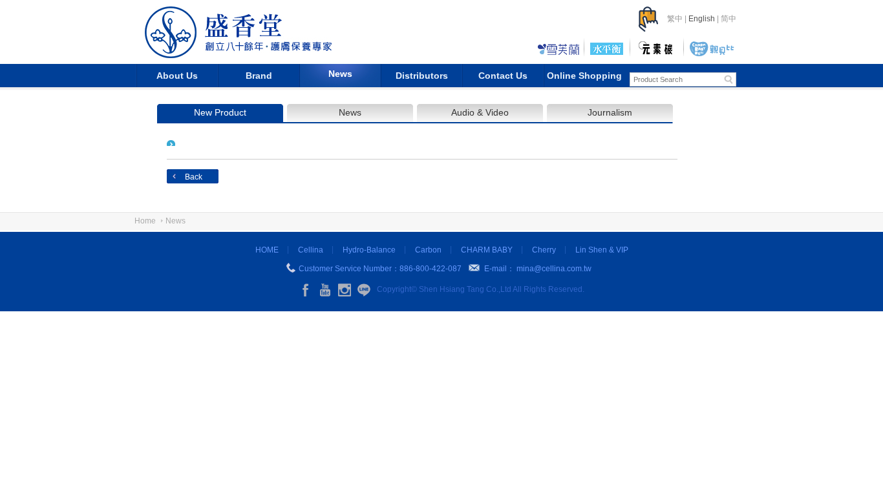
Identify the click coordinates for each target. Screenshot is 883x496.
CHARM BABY (487, 249)
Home (145, 220)
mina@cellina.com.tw (553, 268)
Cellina (310, 249)
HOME (267, 249)
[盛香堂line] (363, 290)
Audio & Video (480, 112)
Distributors (422, 75)
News (340, 73)
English (701, 18)
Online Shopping (584, 75)
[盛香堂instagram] (344, 290)
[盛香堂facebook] (305, 290)
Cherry (544, 249)
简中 (728, 18)
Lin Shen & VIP (601, 249)
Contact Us (502, 75)
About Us (177, 75)
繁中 (675, 18)
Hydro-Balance (369, 249)
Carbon (428, 249)
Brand (259, 75)
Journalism (610, 112)
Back (193, 176)
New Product (220, 112)
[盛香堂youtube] (325, 290)
